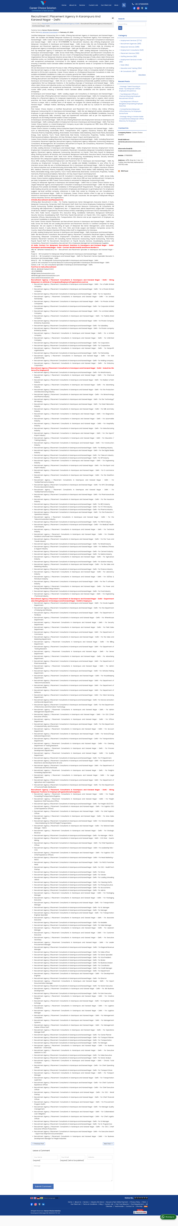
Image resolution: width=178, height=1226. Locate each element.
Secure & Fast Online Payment (117, 1202)
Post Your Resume (122, 1204)
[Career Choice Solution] (43, 6)
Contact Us (130, 1206)
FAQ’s (144, 1202)
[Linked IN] (146, 8)
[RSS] (146, 1206)
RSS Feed (124, 171)
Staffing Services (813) (128, 56)
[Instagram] (138, 8)
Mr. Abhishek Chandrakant (49, 32)
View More (142, 75)
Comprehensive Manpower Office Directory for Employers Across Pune (130, 111)
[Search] (124, 5)
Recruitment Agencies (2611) (130, 44)
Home (64, 5)
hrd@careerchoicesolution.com (129, 151)
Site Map (139, 1206)
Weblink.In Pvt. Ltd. (54, 1213)
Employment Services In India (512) (130, 61)
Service (82, 5)
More (116, 5)
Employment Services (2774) (131, 40)
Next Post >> (108, 1144)
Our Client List (106, 5)
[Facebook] (134, 8)
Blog (39, 24)
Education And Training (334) (131, 68)
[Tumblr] (142, 8)
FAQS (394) (124, 65)
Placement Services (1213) (129, 53)
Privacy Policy (135, 1202)
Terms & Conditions (90, 1204)
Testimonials (119, 1206)
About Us (72, 5)
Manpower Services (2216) (129, 47)
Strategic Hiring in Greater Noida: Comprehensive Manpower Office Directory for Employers (131, 119)
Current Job (93, 5)
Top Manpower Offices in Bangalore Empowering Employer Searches (131, 104)
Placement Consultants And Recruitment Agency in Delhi (60, 24)
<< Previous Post (38, 1144)
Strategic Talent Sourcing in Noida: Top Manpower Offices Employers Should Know (129, 89)
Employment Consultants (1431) (132, 50)
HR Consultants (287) (128, 71)
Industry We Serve (97, 1202)
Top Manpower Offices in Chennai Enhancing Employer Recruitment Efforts (129, 96)
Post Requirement (137, 1204)
